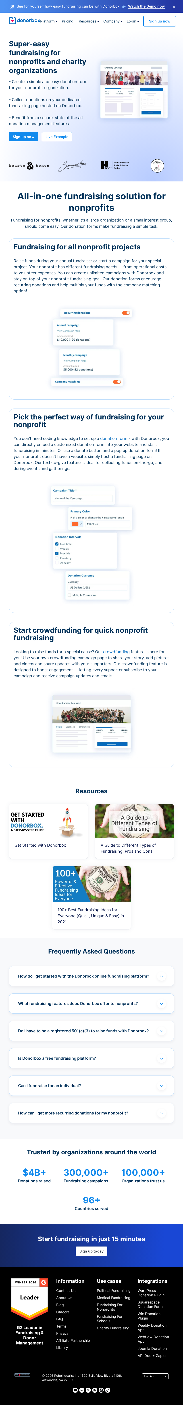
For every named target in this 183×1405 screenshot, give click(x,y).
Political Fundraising (114, 1290)
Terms (61, 1326)
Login (131, 21)
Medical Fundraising (113, 1297)
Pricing (67, 21)
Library (62, 1347)
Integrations (152, 1281)
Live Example (57, 136)
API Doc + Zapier (152, 1355)
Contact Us (65, 1290)
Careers (62, 1312)
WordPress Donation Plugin (151, 1292)
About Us (64, 1297)
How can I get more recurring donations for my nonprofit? (73, 1113)
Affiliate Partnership (73, 1340)
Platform (47, 21)
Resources (87, 21)
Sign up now (159, 21)
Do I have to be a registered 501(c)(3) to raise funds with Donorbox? (83, 1031)
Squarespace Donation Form (150, 1304)
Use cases (109, 1281)
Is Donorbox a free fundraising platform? (57, 1058)
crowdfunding (117, 651)
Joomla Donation (152, 1348)
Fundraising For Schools (110, 1318)
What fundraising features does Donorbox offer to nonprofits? (78, 1003)
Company (111, 21)
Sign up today (91, 1251)
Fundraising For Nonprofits (110, 1307)
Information (70, 1281)
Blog (60, 1305)
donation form (113, 438)
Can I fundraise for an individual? (49, 1085)
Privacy (62, 1333)
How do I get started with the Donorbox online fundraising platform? (83, 976)
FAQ (59, 1319)
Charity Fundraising (113, 1328)
